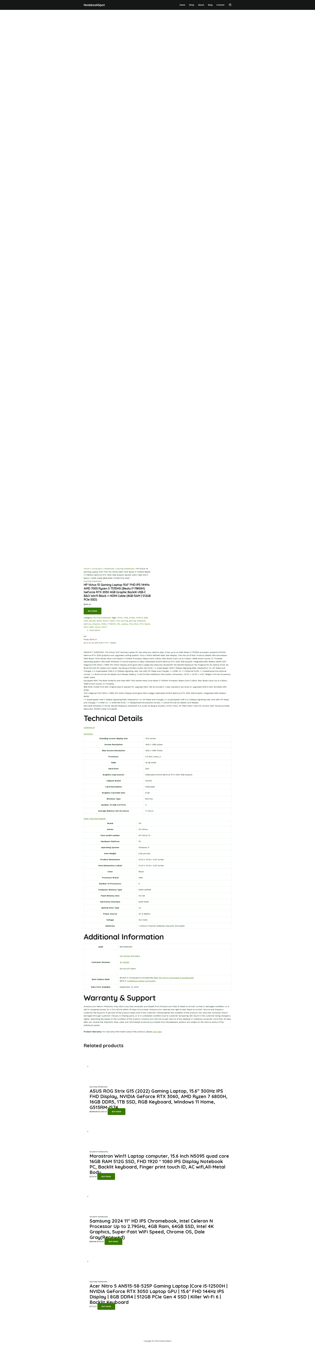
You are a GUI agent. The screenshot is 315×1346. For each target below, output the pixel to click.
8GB (146, 617)
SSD (85, 627)
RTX (141, 624)
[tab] (160, 630)
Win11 (104, 627)
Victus (98, 627)
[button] (230, 5)
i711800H (111, 624)
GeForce (87, 624)
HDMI (103, 624)
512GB (132, 617)
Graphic (96, 624)
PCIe (131, 624)
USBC (91, 627)
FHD (118, 621)
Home (182, 5)
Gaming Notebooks (125, 568)
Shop (191, 5)
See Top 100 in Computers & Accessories (173, 978)
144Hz (120, 617)
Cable (112, 621)
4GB (126, 617)
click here (157, 1031)
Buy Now (92, 611)
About (201, 5)
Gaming (124, 621)
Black (105, 621)
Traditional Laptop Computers (141, 981)
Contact (220, 5)
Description (95, 630)
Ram (136, 624)
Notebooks (109, 568)
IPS (118, 624)
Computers (96, 568)
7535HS (139, 617)
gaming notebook (137, 621)
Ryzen (147, 624)
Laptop (124, 624)
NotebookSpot (94, 5)
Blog (210, 5)
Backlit (92, 621)
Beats (99, 621)
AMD (86, 621)
